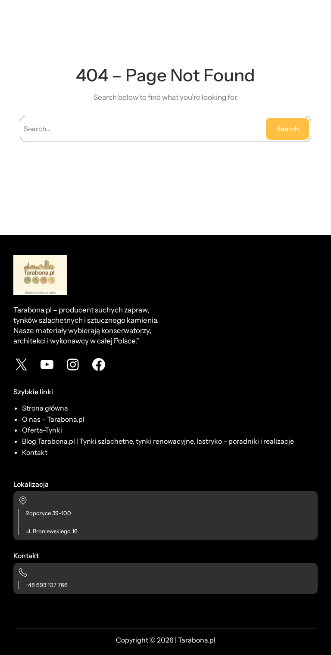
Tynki (53, 430)
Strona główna (45, 408)
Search (287, 128)
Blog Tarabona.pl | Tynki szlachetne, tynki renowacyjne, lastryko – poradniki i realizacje (158, 441)
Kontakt (34, 452)
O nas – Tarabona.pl (53, 419)
